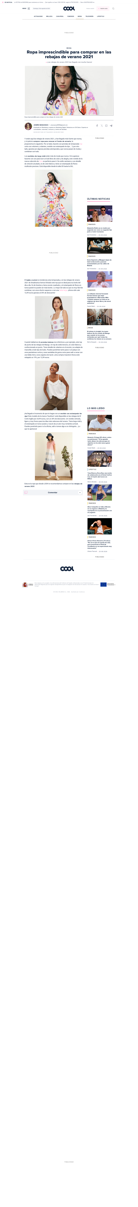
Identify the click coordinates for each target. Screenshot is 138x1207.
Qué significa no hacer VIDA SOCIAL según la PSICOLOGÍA (61, 2)
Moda (80, 16)
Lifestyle (100, 16)
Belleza (49, 16)
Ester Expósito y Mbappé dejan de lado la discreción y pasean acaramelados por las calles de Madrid (99, 263)
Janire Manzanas (41, 125)
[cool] (69, 8)
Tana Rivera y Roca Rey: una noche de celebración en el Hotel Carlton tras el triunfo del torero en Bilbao (99, 476)
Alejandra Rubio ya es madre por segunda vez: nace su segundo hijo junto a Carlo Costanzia (99, 230)
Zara (41, 161)
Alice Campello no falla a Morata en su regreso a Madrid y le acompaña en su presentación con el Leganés (99, 509)
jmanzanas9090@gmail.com (59, 125)
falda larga (63, 290)
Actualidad (38, 16)
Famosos (70, 16)
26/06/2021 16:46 (38, 132)
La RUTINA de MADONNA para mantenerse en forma (28, 2)
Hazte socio (103, 8)
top (81, 144)
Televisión (89, 16)
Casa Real (60, 16)
